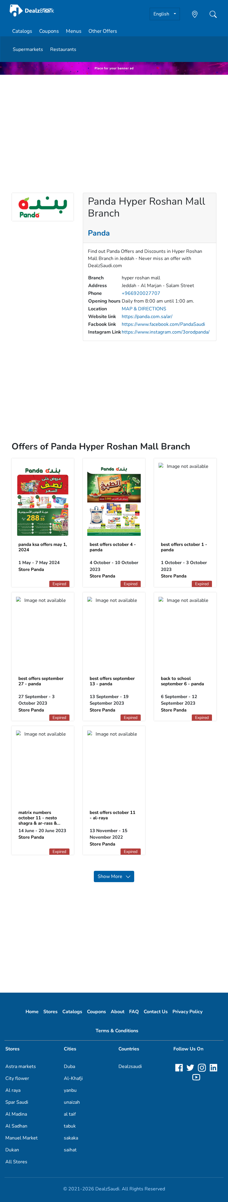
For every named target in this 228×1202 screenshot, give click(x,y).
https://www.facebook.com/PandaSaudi (163, 324)
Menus (73, 31)
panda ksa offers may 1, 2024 (42, 547)
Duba (69, 1066)
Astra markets (20, 1066)
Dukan (12, 1150)
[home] (32, 10)
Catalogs (22, 31)
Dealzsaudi (130, 1066)
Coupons (49, 31)
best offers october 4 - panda (113, 547)
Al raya (12, 1090)
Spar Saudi (16, 1102)
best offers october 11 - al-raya (112, 815)
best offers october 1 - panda (184, 547)
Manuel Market (21, 1138)
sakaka (71, 1138)
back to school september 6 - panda (182, 681)
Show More (112, 876)
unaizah (72, 1102)
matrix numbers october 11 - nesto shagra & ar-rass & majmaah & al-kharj (38, 820)
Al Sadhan (16, 1126)
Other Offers (102, 31)
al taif (70, 1114)
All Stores (16, 1162)
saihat (70, 1150)
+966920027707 (141, 293)
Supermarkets (28, 49)
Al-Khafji (73, 1078)
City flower (17, 1078)
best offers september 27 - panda (41, 681)
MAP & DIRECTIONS (144, 309)
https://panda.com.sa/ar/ (147, 316)
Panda (99, 233)
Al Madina (16, 1114)
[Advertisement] (114, 121)
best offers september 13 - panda (112, 681)
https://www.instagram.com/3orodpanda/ (166, 332)
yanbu (70, 1090)
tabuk (70, 1126)
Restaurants (63, 49)
